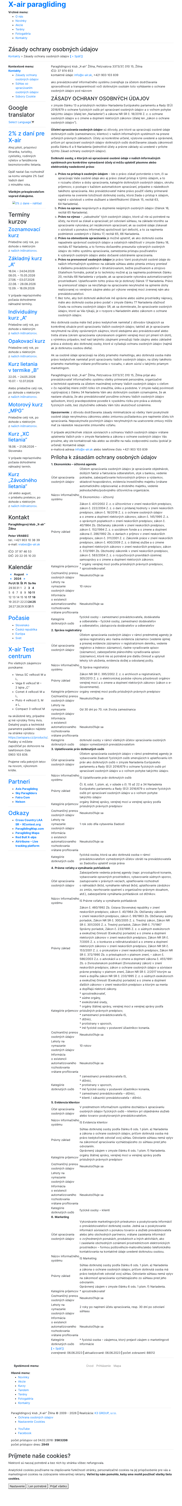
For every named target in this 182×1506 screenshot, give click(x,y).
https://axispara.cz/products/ (27, 737)
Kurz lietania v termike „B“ (23, 367)
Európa (20, 633)
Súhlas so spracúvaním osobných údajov (27, 88)
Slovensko (22, 625)
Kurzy (22, 1386)
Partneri (19, 781)
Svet (18, 638)
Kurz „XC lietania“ (18, 437)
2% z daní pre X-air (26, 137)
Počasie (19, 617)
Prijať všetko (58, 1486)
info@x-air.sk (83, 75)
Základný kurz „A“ (25, 261)
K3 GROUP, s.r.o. (106, 1413)
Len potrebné (37, 1486)
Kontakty (21, 38)
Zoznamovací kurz (24, 232)
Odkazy (18, 812)
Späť (57, 1348)
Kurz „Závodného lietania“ (22, 480)
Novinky (20, 20)
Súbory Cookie (25, 96)
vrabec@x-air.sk (29, 544)
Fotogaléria (23, 33)
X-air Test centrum (21, 653)
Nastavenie (17, 1486)
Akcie (19, 25)
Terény (20, 29)
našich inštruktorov (23, 250)
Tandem (23, 1390)
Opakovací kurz (26, 341)
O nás (19, 16)
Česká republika (26, 629)
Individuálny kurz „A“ (22, 315)
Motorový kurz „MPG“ (25, 408)
